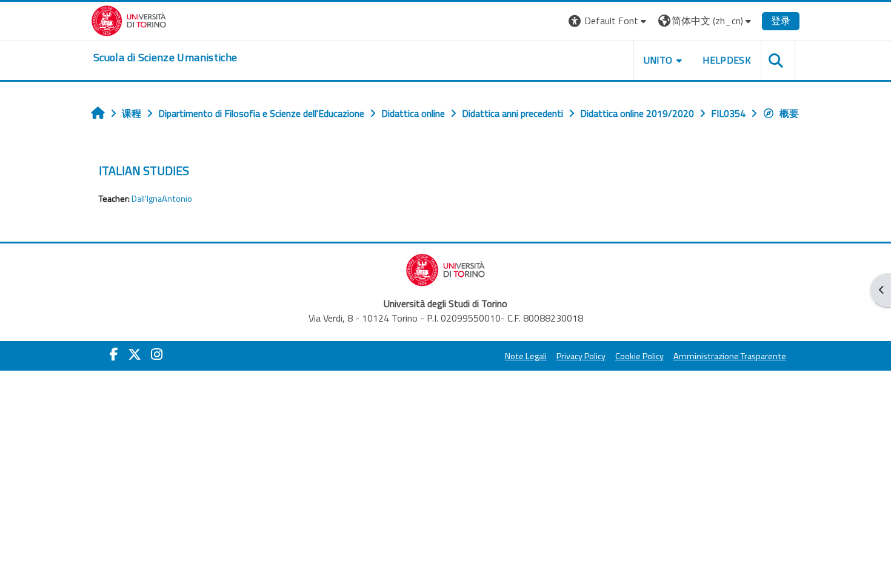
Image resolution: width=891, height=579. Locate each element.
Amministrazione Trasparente (729, 356)
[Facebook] (114, 354)
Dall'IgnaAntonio (162, 198)
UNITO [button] (658, 60)
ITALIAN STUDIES (144, 170)
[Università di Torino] (129, 19)
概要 (789, 113)
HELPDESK (726, 60)
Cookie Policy (639, 356)
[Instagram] (156, 354)
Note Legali (526, 356)
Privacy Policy (581, 356)
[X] (134, 354)
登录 (780, 20)
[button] (609, 21)
